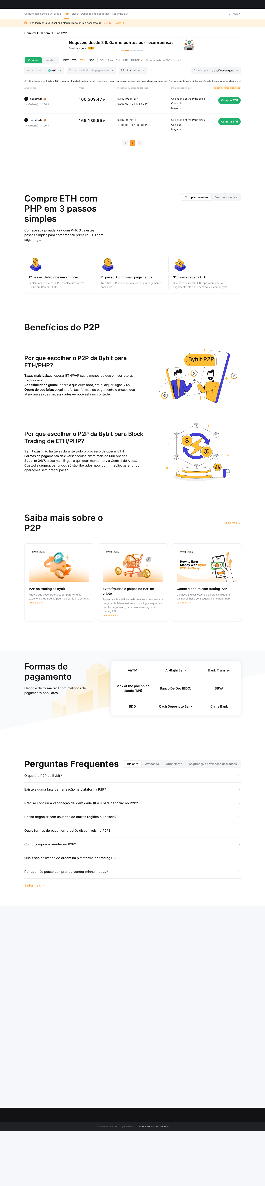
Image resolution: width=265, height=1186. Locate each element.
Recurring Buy (120, 13)
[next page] (140, 143)
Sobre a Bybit (78, 1124)
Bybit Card (233, 1151)
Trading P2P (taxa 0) (135, 1133)
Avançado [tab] (152, 764)
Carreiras (75, 1167)
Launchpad (234, 1144)
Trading (231, 1124)
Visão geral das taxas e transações (83, 1182)
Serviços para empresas (137, 1154)
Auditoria (128, 1183)
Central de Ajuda (181, 1140)
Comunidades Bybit (81, 1137)
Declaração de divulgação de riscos (85, 1153)
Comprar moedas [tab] (196, 197)
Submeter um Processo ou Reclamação (186, 1132)
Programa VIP (131, 1140)
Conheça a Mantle (80, 1130)
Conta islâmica (78, 1174)
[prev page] (125, 143)
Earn (230, 1137)
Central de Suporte (182, 1147)
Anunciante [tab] (174, 764)
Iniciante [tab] (132, 764)
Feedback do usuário (183, 1154)
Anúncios (75, 1144)
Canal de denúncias (81, 1160)
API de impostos (132, 1177)
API (173, 1174)
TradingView (234, 1158)
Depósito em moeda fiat (95, 13)
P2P (66, 13)
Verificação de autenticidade (188, 1181)
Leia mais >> (36, 602)
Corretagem (178, 1167)
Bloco (75, 13)
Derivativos (233, 1130)
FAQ (173, 1124)
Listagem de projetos (135, 1160)
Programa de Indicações (137, 1147)
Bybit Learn (178, 1160)
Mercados (49, 4)
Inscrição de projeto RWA (134, 1169)
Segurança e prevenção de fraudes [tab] (213, 764)
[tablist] (211, 197)
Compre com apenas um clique (42, 13)
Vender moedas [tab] (226, 197)
